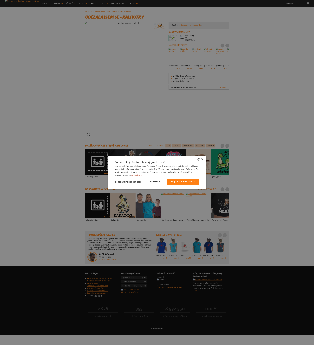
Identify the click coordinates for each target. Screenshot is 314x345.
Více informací (137, 175)
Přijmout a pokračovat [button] (183, 182)
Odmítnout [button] (154, 181)
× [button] (202, 159)
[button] (128, 182)
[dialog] (157, 172)
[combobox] (198, 159)
